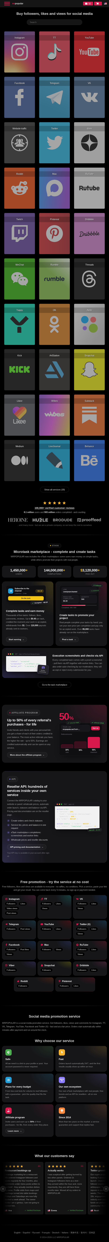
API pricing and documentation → (26, 847)
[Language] (105, 4)
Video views (12, 908)
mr (17, 3)
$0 (89, 3)
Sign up (95, 728)
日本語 (92, 1232)
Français (46, 1232)
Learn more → (15, 1131)
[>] (106, 1189)
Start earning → (16, 639)
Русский (36, 1232)
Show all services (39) (54, 489)
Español (26, 1232)
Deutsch (55, 1232)
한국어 (84, 1232)
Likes (22, 904)
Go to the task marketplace (54, 685)
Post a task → (69, 639)
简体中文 (74, 1232)
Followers (11, 904)
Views (44, 908)
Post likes (24, 949)
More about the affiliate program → (27, 755)
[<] (3, 1189)
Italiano (65, 1232)
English (17, 1232)
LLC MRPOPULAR (60, 1237)
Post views (11, 913)
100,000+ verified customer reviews (54, 508)
